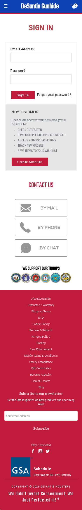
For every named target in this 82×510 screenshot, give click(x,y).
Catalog (41, 343)
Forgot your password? (54, 95)
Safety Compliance (41, 362)
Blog (41, 387)
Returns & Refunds (41, 330)
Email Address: (22, 49)
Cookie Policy (41, 324)
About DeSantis (41, 299)
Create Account (29, 162)
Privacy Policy (41, 336)
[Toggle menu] (6, 6)
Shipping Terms (41, 311)
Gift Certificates (41, 368)
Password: (18, 71)
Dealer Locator (41, 381)
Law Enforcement (41, 349)
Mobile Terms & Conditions (41, 355)
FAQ (41, 317)
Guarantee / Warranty (41, 305)
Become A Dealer (41, 374)
